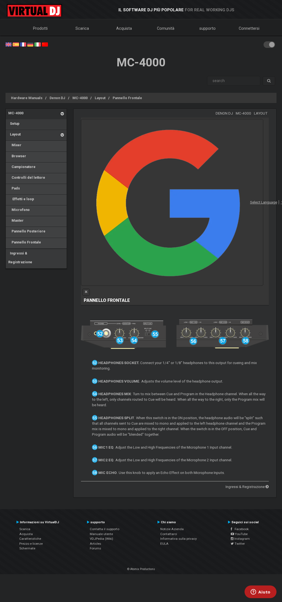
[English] (9, 44)
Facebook (240, 529)
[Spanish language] (16, 44)
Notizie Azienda (172, 529)
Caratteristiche (30, 539)
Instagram (242, 539)
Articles (95, 544)
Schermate (27, 548)
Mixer (14, 145)
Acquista (124, 28)
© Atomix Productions (141, 569)
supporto (207, 28)
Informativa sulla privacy (178, 539)
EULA (164, 544)
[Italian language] (37, 44)
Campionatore (22, 167)
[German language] (30, 44)
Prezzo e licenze (31, 544)
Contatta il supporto (104, 529)
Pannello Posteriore (26, 231)
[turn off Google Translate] (86, 292)
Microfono (19, 210)
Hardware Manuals (26, 98)
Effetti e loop (21, 199)
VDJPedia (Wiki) (101, 539)
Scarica (82, 28)
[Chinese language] (45, 44)
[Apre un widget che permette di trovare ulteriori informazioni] (260, 592)
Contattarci (168, 534)
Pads (14, 188)
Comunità (165, 28)
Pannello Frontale (127, 98)
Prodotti (40, 28)
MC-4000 (80, 98)
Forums (95, 548)
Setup (14, 123)
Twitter (239, 544)
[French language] (23, 44)
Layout (100, 98)
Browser (17, 156)
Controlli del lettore (26, 177)
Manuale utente (101, 534)
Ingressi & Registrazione (20, 257)
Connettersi (249, 28)
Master (16, 220)
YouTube (241, 534)
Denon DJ (57, 98)
